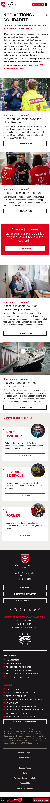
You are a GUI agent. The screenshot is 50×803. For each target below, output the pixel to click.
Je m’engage (12, 703)
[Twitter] (10, 609)
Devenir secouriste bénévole (21, 706)
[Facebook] (20, 609)
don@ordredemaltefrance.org (25, 627)
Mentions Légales (25, 753)
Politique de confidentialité (25, 778)
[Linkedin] (25, 609)
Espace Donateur (25, 758)
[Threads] (39, 609)
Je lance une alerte (25, 600)
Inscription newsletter (25, 594)
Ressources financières (18, 667)
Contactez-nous (25, 587)
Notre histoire (13, 663)
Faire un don (38, 4)
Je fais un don (25, 456)
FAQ (25, 773)
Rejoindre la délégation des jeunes (24, 710)
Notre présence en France (20, 670)
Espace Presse (25, 768)
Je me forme (25, 535)
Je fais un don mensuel (42, 800)
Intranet (25, 763)
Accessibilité (25, 783)
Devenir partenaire (16, 696)
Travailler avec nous (17, 713)
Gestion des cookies (25, 788)
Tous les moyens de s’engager (22, 717)
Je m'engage (25, 496)
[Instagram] (15, 609)
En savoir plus (25, 143)
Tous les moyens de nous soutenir (24, 699)
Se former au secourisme (25, 721)
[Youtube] (30, 609)
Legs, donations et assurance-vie (23, 692)
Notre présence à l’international (23, 674)
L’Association (13, 660)
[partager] (46, 15)
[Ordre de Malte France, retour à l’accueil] (8, 4)
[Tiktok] (34, 609)
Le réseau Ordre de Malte (19, 677)
